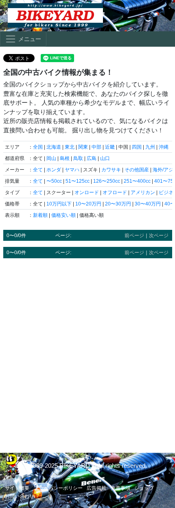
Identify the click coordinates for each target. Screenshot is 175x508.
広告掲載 (96, 488)
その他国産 (137, 170)
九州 (150, 147)
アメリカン (143, 192)
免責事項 (120, 488)
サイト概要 (17, 488)
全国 (38, 147)
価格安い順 (63, 215)
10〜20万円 (88, 204)
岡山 (51, 158)
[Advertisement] (87, 351)
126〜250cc (106, 181)
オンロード (86, 192)
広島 (91, 158)
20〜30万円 (118, 204)
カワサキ (111, 170)
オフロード (115, 192)
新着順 (40, 215)
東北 (69, 147)
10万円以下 (59, 204)
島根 (65, 158)
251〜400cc (137, 181)
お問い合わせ (19, 496)
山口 (105, 158)
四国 (137, 147)
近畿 (110, 147)
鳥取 (78, 158)
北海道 (53, 147)
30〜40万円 (148, 204)
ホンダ (53, 170)
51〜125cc (78, 181)
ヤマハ (72, 170)
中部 (96, 147)
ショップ (144, 488)
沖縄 (163, 147)
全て (38, 170)
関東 (83, 147)
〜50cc (54, 181)
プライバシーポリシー (58, 488)
